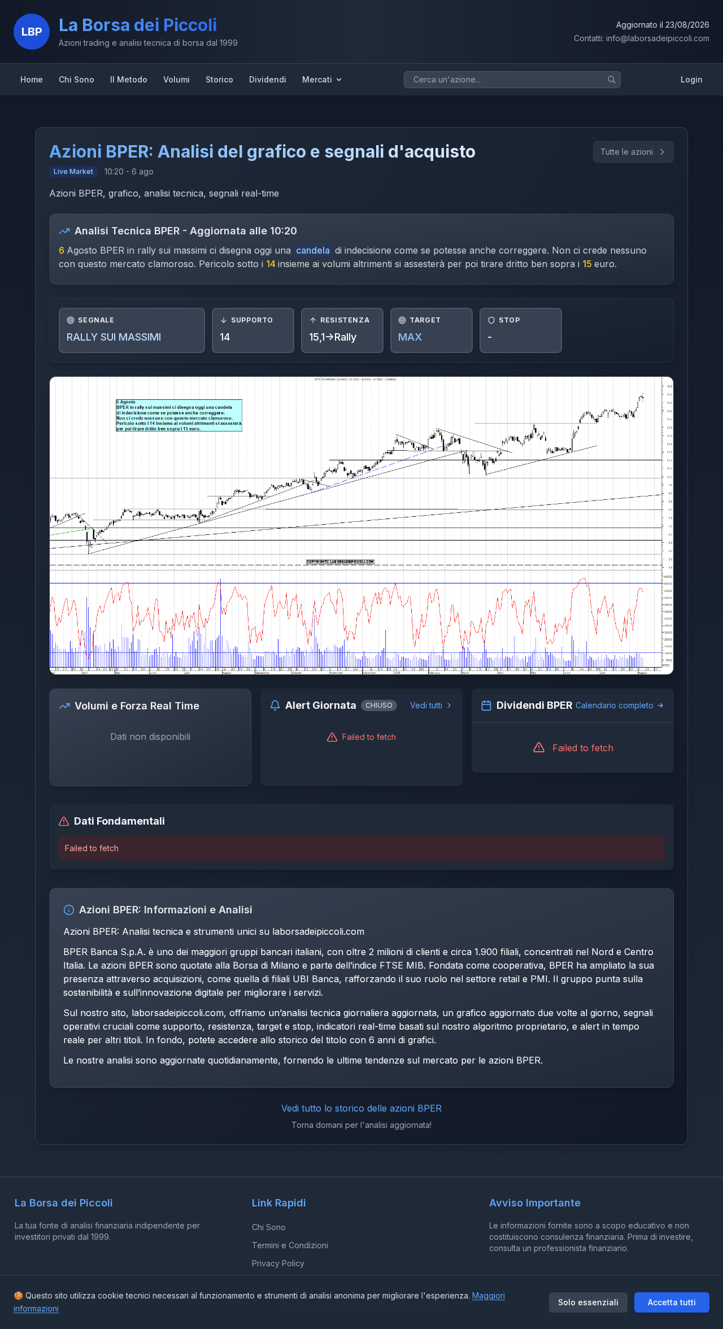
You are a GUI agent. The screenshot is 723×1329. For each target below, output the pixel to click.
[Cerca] (611, 79)
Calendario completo (615, 705)
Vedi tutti (426, 705)
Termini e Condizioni (290, 1245)
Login (692, 79)
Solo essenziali (588, 1302)
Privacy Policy (278, 1263)
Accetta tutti (672, 1302)
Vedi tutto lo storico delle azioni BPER (361, 1108)
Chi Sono (269, 1227)
